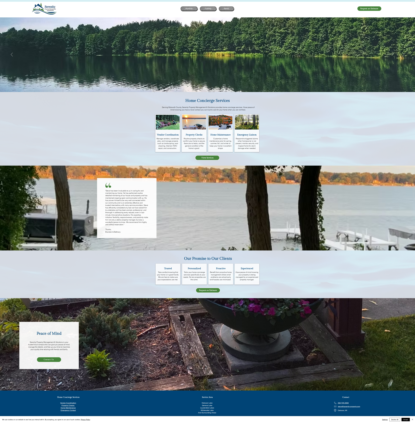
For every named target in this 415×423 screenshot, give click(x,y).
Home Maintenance (68, 408)
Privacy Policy (85, 419)
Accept (405, 419)
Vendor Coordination (68, 403)
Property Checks (68, 405)
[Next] (403, 55)
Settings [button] (385, 419)
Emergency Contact (68, 410)
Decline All (394, 419)
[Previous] (12, 55)
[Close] (412, 419)
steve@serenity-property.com (349, 406)
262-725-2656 (343, 403)
